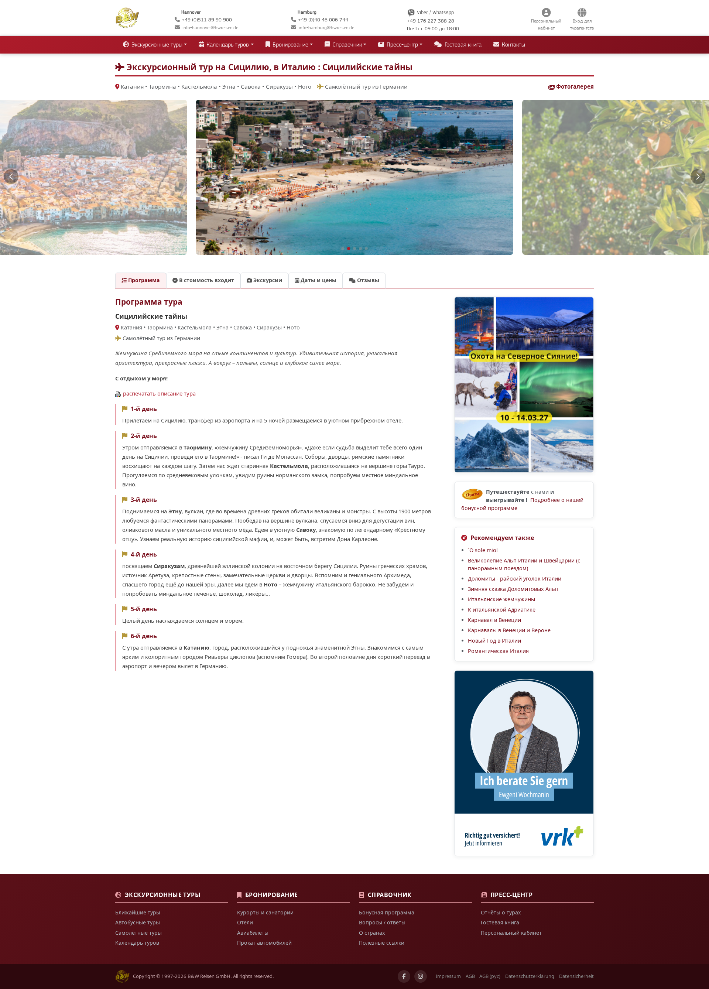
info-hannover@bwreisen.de (210, 27)
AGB (470, 976)
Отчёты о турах (501, 912)
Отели (245, 922)
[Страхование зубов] (524, 763)
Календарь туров (137, 942)
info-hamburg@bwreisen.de (326, 27)
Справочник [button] (346, 44)
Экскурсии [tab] (267, 280)
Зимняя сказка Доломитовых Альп (513, 588)
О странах (372, 932)
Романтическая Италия (498, 650)
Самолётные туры (138, 932)
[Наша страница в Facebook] (404, 976)
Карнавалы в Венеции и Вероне (509, 630)
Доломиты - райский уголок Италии (514, 578)
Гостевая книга (462, 44)
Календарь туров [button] (227, 44)
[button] (11, 176)
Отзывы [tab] (367, 280)
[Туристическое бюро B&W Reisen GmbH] (127, 17)
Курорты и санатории (265, 912)
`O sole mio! (483, 550)
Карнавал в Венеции (494, 619)
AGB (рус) (489, 976)
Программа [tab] (143, 280)
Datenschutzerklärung (529, 976)
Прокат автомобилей (264, 942)
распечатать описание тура (159, 393)
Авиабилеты (252, 932)
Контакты (512, 44)
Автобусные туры (137, 922)
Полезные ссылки (381, 942)
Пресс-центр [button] (401, 44)
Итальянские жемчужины (501, 599)
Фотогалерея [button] (575, 86)
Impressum (448, 976)
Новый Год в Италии (494, 640)
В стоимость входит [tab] (206, 280)
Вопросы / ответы (382, 922)
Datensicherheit (576, 976)
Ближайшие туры (137, 912)
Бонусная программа (386, 912)
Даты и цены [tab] (317, 280)
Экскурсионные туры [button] (156, 44)
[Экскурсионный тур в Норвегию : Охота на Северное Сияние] (524, 384)
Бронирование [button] (289, 44)
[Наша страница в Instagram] (420, 976)
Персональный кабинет (511, 932)
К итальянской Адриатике (501, 609)
